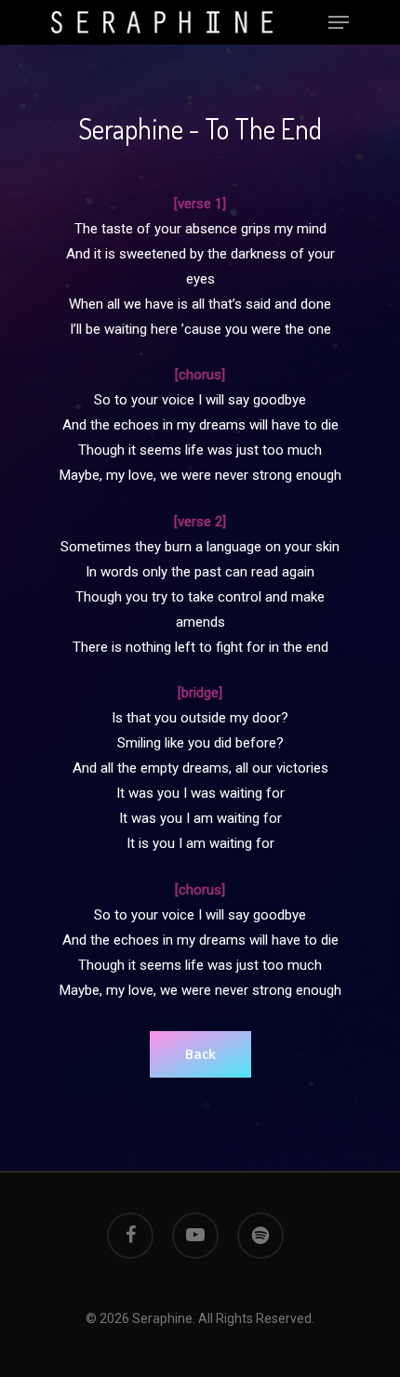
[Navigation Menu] (338, 22)
